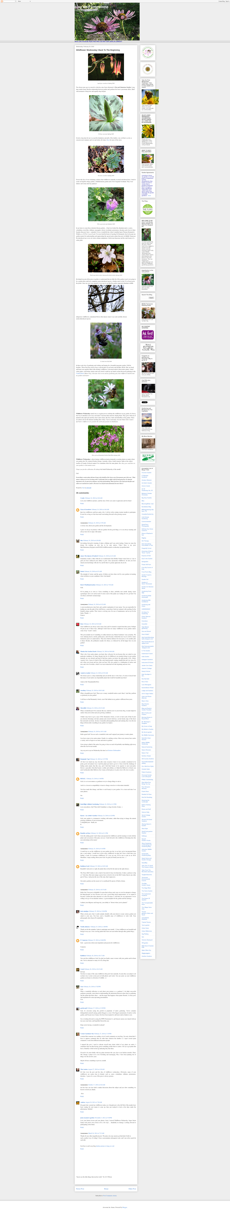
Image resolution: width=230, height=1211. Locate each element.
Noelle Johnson (85, 927)
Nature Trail (145, 753)
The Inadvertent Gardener (146, 894)
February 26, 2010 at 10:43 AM (93, 969)
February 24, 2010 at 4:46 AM (100, 509)
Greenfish (144, 624)
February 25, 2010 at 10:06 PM (97, 940)
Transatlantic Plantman (145, 918)
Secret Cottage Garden (146, 815)
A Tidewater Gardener (145, 476)
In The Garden (146, 650)
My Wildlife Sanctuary (148, 735)
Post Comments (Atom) (110, 1196)
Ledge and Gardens (147, 690)
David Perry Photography (145, 525)
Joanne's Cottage (147, 668)
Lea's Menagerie (146, 684)
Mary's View (145, 701)
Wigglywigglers (146, 953)
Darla (82, 571)
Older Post (132, 1189)
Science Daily (145, 812)
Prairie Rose (145, 791)
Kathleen (83, 955)
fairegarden (145, 561)
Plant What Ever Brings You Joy (146, 783)
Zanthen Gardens (147, 956)
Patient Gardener (146, 772)
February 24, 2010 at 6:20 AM (92, 540)
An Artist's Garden (147, 483)
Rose (81, 624)
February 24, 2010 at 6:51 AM (93, 571)
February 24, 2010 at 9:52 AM (99, 673)
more (149, 195)
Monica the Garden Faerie (88, 651)
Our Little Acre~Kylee (148, 766)
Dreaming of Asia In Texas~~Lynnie (147, 551)
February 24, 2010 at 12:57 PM (99, 759)
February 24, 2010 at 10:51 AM (97, 731)
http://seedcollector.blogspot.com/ (148, 642)
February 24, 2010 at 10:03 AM (95, 690)
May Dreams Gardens (145, 704)
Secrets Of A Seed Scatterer (147, 820)
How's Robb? (145, 634)
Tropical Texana (146, 922)
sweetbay (83, 690)
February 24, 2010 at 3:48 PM (95, 778)
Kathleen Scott (84, 866)
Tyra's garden (146, 925)
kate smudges (84, 911)
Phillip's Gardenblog (147, 779)
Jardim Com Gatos (147, 665)
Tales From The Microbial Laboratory (147, 870)
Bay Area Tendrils (147, 498)
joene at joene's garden (87, 1118)
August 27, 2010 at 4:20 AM (96, 1069)
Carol (82, 969)
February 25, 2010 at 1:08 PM (99, 927)
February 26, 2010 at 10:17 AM (95, 955)
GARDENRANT (146, 609)
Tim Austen (84, 1069)
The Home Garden (147, 891)
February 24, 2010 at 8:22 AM (97, 604)
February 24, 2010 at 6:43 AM (107, 556)
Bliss (143, 501)
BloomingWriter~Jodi (147, 503)
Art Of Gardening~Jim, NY (147, 489)
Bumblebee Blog (146, 506)
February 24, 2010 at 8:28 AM (92, 624)
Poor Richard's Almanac (146, 787)
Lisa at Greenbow (85, 509)
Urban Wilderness (147, 931)
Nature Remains (146, 750)
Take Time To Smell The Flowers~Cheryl (147, 866)
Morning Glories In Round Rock (147, 718)
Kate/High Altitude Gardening (89, 804)
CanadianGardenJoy (147, 514)
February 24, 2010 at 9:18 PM (96, 849)
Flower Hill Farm (146, 564)
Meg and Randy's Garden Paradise (147, 709)
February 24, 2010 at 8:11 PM (99, 833)
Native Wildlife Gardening (146, 743)
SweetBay (144, 862)
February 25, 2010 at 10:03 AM (99, 866)
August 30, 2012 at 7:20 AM (94, 1102)
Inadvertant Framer (147, 653)
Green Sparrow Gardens (146, 617)
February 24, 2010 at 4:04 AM (93, 498)
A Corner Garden (146, 472)
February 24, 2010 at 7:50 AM (104, 585)
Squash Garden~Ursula (146, 839)
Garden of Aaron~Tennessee (147, 583)
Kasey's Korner (146, 671)
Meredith (83, 708)
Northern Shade (146, 756)
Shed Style (145, 828)
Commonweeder (146, 521)
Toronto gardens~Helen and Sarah (147, 913)
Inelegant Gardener (147, 659)
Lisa (81, 986)
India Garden (145, 656)
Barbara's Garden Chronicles (147, 494)
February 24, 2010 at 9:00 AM (105, 651)
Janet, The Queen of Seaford (89, 556)
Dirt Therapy (145, 541)
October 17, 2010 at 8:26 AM (96, 1085)
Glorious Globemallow (114, 750)
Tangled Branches (147, 874)
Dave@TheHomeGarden (87, 585)
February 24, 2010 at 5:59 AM (97, 523)
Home (106, 1189)
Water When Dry (146, 950)
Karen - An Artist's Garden (88, 815)
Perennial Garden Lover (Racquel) (147, 775)
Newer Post (80, 1189)
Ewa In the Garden (147, 558)
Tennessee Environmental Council (146, 879)
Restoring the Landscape (145, 801)
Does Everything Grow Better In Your (147, 544)
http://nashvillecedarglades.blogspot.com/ (148, 638)
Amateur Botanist (146, 480)
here (108, 140)
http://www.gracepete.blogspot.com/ (148, 646)
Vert (143, 937)
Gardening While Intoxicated (146, 596)
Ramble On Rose (146, 794)
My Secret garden (147, 732)
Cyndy (82, 498)
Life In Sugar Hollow (147, 693)
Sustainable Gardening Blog (146, 854)
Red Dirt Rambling (147, 797)
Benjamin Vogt (85, 759)
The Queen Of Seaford (146, 899)
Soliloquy (144, 836)
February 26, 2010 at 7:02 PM (92, 986)
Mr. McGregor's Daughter (146, 722)
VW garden (145, 943)
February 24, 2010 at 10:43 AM (96, 708)
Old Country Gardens (148, 758)
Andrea (82, 1102)
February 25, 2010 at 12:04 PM (98, 911)
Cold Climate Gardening (145, 517)
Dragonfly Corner (146, 548)
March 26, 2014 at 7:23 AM (96, 1133)
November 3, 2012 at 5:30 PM (103, 1118)
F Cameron (83, 940)
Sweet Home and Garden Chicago (146, 859)
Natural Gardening (147, 747)
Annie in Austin (85, 673)
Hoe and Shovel (146, 631)
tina (81, 540)
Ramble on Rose (85, 833)
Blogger (124, 1207)
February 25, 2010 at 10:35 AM (97, 889)
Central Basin (80, 373)
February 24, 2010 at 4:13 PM (107, 804)
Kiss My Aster (145, 679)
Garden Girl (145, 579)
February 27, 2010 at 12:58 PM (96, 1008)
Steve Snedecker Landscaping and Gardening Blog (146, 845)
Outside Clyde (146, 769)
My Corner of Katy (147, 726)
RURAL (83, 778)
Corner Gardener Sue (87, 1034)
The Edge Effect (146, 888)
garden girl (83, 1008)
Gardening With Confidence (146, 600)
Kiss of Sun (145, 681)
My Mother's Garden (147, 729)
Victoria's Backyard (147, 940)
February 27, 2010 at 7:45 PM (102, 1034)
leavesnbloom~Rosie (148, 687)
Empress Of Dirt (146, 555)
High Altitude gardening (145, 627)
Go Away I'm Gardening (145, 612)
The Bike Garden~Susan (146, 884)
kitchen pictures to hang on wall (105, 1146)
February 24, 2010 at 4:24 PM (106, 815)
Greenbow (145, 621)
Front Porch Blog (146, 572)
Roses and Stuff (146, 809)
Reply (82, 503)
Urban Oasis (145, 928)
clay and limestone (91, 7)
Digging (144, 538)
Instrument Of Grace (147, 662)
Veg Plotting (145, 934)
